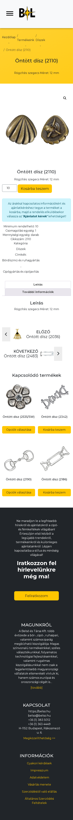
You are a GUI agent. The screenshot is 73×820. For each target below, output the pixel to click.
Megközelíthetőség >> (39, 738)
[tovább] (37, 687)
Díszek (21, 249)
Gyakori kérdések (39, 763)
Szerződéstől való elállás (39, 791)
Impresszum (39, 770)
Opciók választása (18, 429)
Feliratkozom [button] (36, 596)
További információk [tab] (38, 292)
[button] (65, 98)
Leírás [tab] (38, 284)
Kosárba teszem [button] (54, 429)
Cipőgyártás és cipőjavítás (21, 271)
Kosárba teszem (35, 189)
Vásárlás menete (39, 784)
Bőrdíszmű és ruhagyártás (21, 260)
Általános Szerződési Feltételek (39, 801)
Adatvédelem (39, 777)
